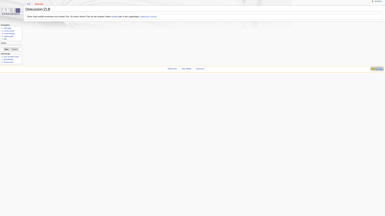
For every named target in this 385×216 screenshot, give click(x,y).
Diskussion (39, 4)
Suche (3, 43)
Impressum (200, 69)
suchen (114, 17)
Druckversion (9, 62)
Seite (28, 4)
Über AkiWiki (186, 69)
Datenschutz (172, 69)
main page (7, 28)
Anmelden (378, 1)
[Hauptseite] (11, 11)
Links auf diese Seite (11, 57)
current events (9, 31)
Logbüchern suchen (148, 17)
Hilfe (5, 39)
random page (8, 36)
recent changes (9, 33)
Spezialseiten (8, 59)
